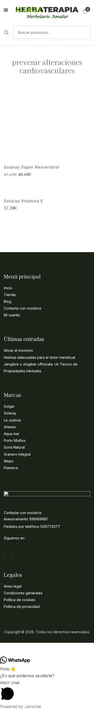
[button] (85, 11)
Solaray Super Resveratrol (31, 167)
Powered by (20, 706)
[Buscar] (6, 32)
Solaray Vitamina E (23, 201)
